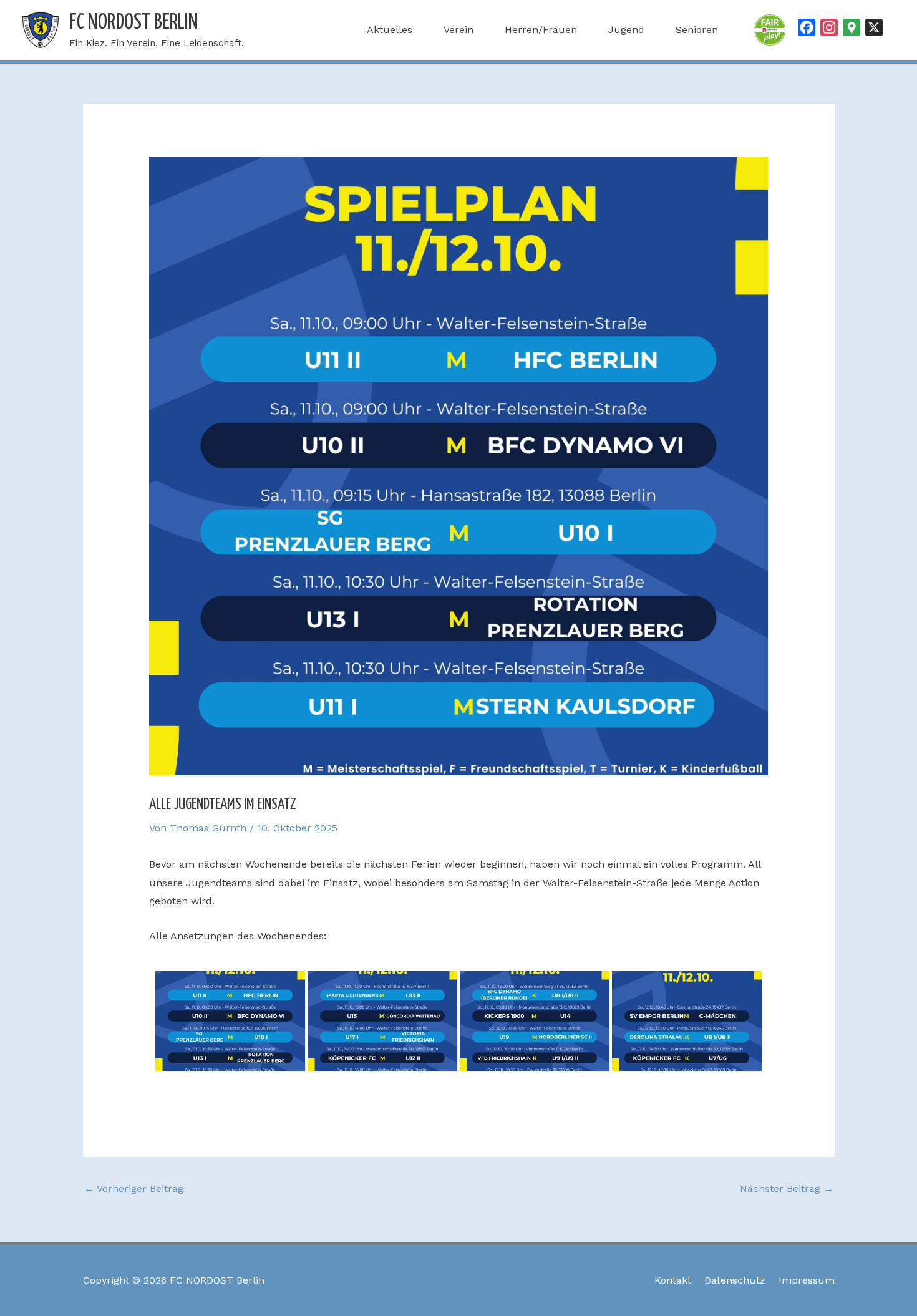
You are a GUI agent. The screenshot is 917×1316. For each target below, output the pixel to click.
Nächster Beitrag (786, 1188)
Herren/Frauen (541, 30)
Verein (458, 30)
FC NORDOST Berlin (133, 22)
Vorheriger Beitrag (133, 1188)
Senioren (697, 30)
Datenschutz (734, 1280)
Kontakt (672, 1280)
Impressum (807, 1280)
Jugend (626, 30)
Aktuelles (389, 30)
